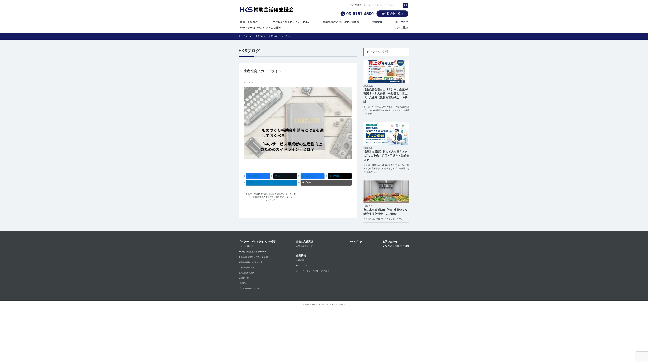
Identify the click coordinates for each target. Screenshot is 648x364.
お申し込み (401, 27)
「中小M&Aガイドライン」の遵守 (290, 22)
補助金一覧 (244, 278)
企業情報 (301, 255)
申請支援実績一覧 (304, 246)
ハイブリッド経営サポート (321, 304)
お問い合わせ (390, 241)
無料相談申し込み (392, 13)
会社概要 (300, 260)
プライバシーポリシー (249, 288)
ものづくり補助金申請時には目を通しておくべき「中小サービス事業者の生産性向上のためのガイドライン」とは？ (271, 197)
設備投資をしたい (247, 267)
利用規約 (243, 283)
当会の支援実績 (304, 241)
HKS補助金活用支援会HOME (252, 251)
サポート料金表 (249, 22)
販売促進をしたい (247, 272)
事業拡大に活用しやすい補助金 (341, 22)
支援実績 (377, 22)
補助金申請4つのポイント (251, 262)
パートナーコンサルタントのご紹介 (260, 27)
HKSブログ (401, 22)
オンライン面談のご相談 (396, 246)
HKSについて (302, 265)
